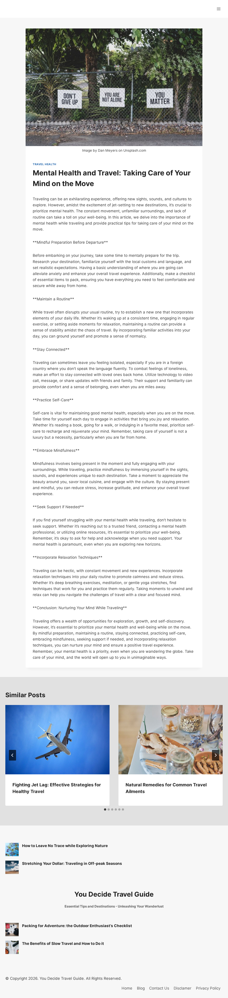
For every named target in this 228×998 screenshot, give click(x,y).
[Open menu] (218, 8)
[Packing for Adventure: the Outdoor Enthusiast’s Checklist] (12, 929)
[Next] (215, 755)
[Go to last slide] (12, 755)
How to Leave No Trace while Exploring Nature (65, 845)
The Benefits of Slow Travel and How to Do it (63, 943)
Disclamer (182, 988)
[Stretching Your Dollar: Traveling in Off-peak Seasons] (12, 867)
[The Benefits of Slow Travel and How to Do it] (12, 947)
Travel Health (44, 164)
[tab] (105, 809)
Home (127, 988)
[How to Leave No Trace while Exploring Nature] (12, 849)
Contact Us (159, 988)
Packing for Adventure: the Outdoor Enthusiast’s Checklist (77, 926)
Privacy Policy (208, 988)
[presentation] (57, 739)
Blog (141, 988)
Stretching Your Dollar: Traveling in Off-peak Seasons (72, 863)
